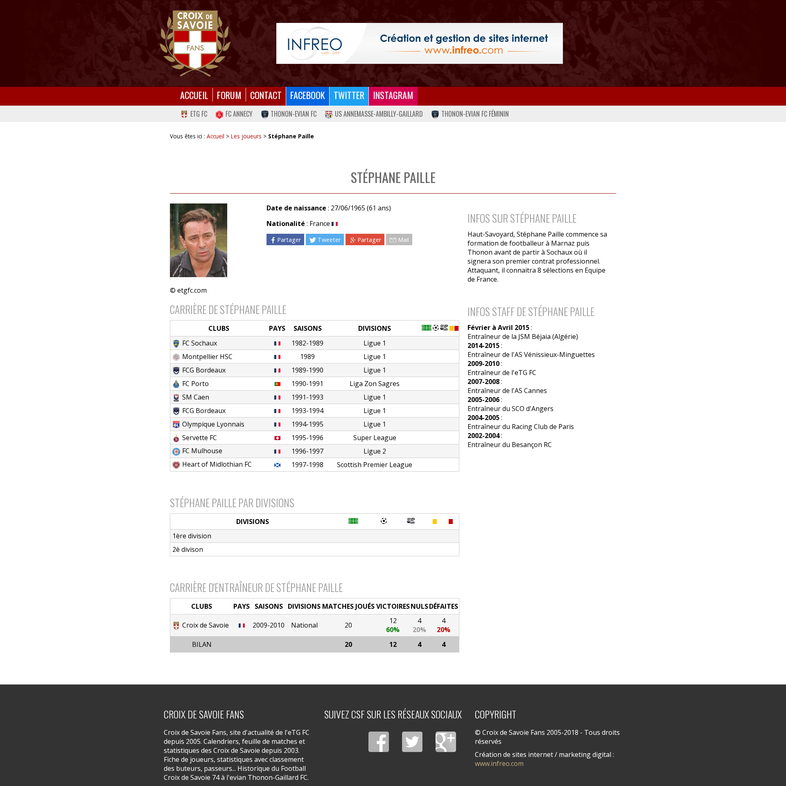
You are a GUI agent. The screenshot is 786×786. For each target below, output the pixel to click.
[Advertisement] (538, 526)
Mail (403, 239)
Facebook (307, 95)
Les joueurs (246, 136)
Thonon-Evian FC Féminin (475, 114)
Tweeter (329, 239)
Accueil (194, 95)
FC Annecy (239, 114)
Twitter (349, 95)
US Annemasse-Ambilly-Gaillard (379, 114)
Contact (266, 95)
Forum (229, 95)
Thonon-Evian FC (293, 114)
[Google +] (446, 742)
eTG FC (198, 114)
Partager (289, 239)
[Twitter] (412, 742)
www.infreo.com (499, 763)
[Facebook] (378, 742)
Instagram (393, 95)
